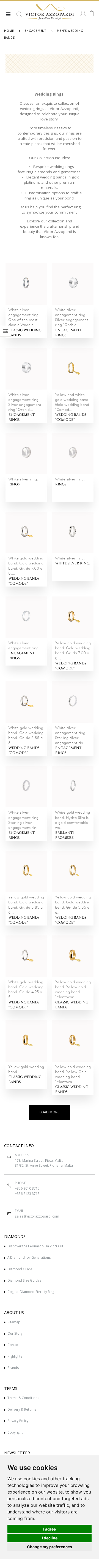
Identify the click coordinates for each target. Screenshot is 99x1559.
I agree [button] (49, 1529)
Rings (14, 484)
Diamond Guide (19, 1269)
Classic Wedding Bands (25, 333)
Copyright (15, 1432)
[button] (19, 16)
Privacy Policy (18, 1420)
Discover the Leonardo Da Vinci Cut (35, 1246)
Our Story (15, 1333)
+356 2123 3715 (27, 1193)
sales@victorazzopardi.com (37, 1216)
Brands (13, 1367)
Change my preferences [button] (49, 1546)
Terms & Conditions (23, 1397)
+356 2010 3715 (27, 1188)
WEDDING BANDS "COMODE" (70, 417)
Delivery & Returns (22, 1409)
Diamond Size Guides (24, 1280)
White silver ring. (72, 563)
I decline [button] (49, 1538)
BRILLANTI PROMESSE (64, 835)
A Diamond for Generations (29, 1257)
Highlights (15, 1356)
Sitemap (13, 1322)
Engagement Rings (68, 333)
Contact (13, 1344)
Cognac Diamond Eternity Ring (30, 1291)
